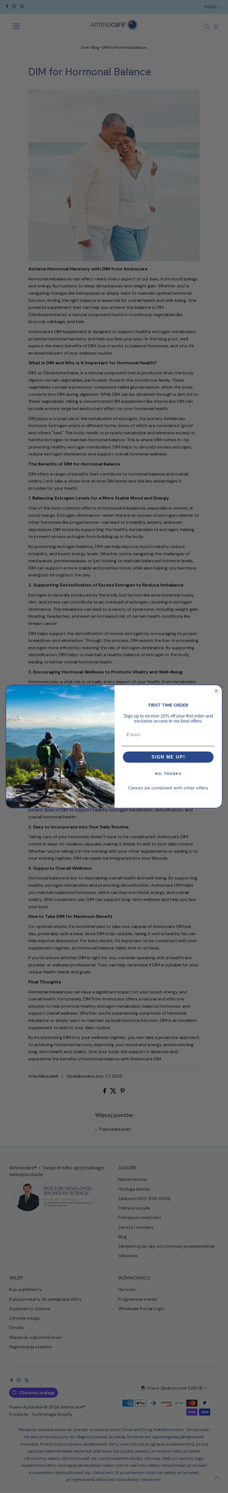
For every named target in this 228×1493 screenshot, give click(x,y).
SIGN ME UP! (168, 757)
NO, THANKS (168, 774)
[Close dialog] (216, 690)
